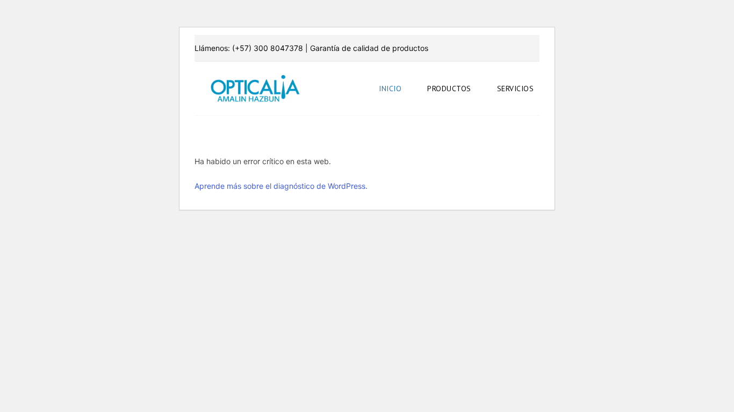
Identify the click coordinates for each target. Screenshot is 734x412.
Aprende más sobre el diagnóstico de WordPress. (281, 185)
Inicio (390, 88)
